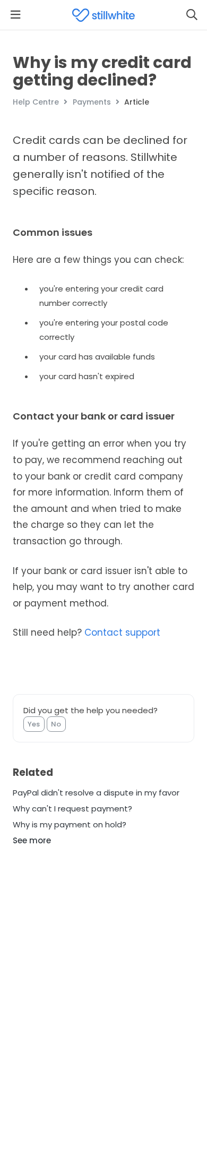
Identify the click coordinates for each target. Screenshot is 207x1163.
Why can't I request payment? (72, 808)
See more (32, 840)
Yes (34, 724)
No (56, 724)
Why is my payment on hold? (69, 824)
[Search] (191, 14)
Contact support (122, 632)
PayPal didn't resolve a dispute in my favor (96, 792)
